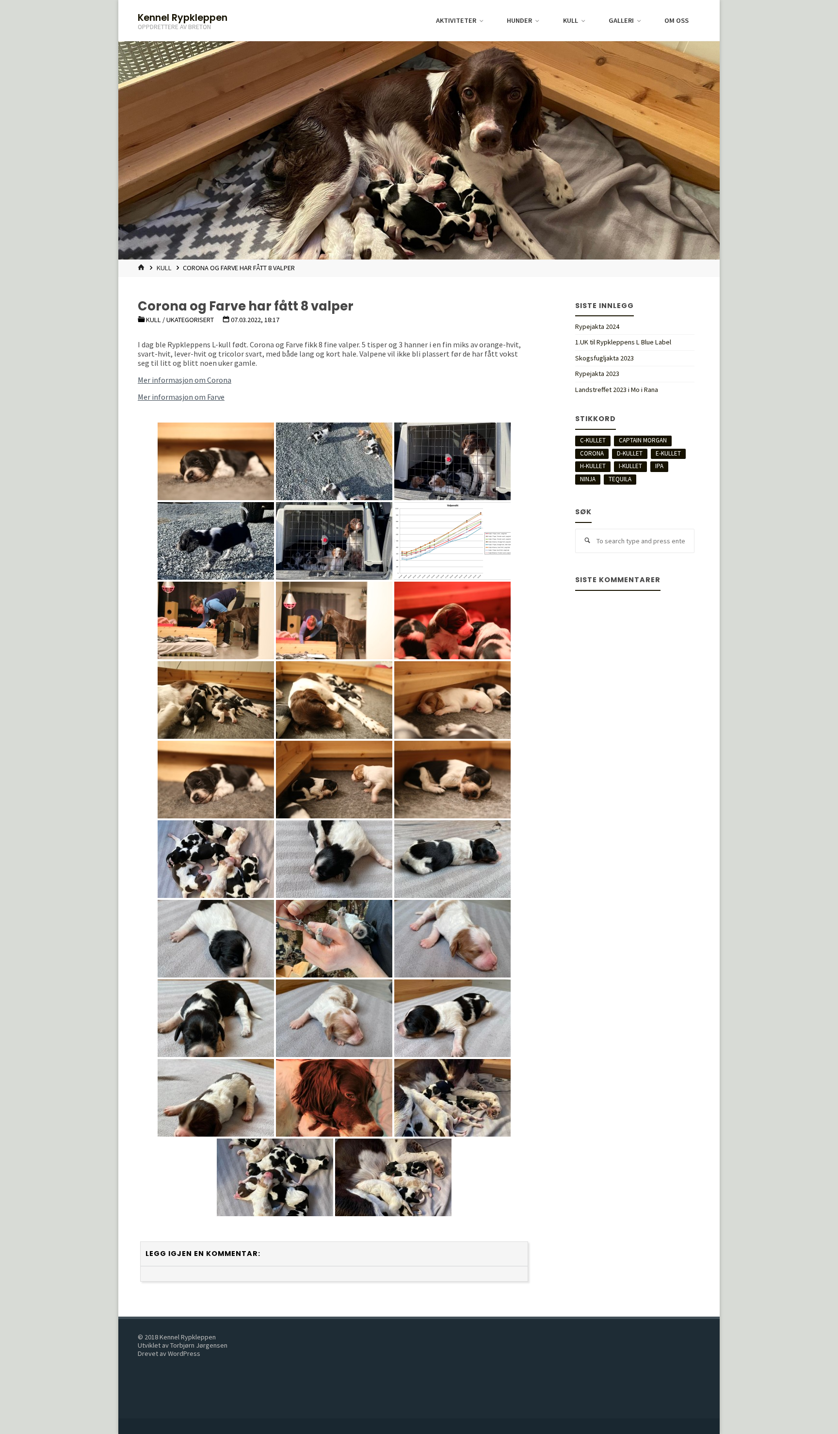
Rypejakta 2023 (597, 373)
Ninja (588, 479)
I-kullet (630, 466)
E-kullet (668, 453)
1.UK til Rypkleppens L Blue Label (623, 342)
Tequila (620, 479)
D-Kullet (630, 453)
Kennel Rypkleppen (182, 17)
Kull (164, 267)
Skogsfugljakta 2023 (604, 358)
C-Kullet (593, 440)
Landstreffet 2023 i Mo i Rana (616, 389)
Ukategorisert (190, 319)
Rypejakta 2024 (597, 326)
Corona (592, 453)
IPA (659, 466)
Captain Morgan (643, 440)
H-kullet (593, 466)
